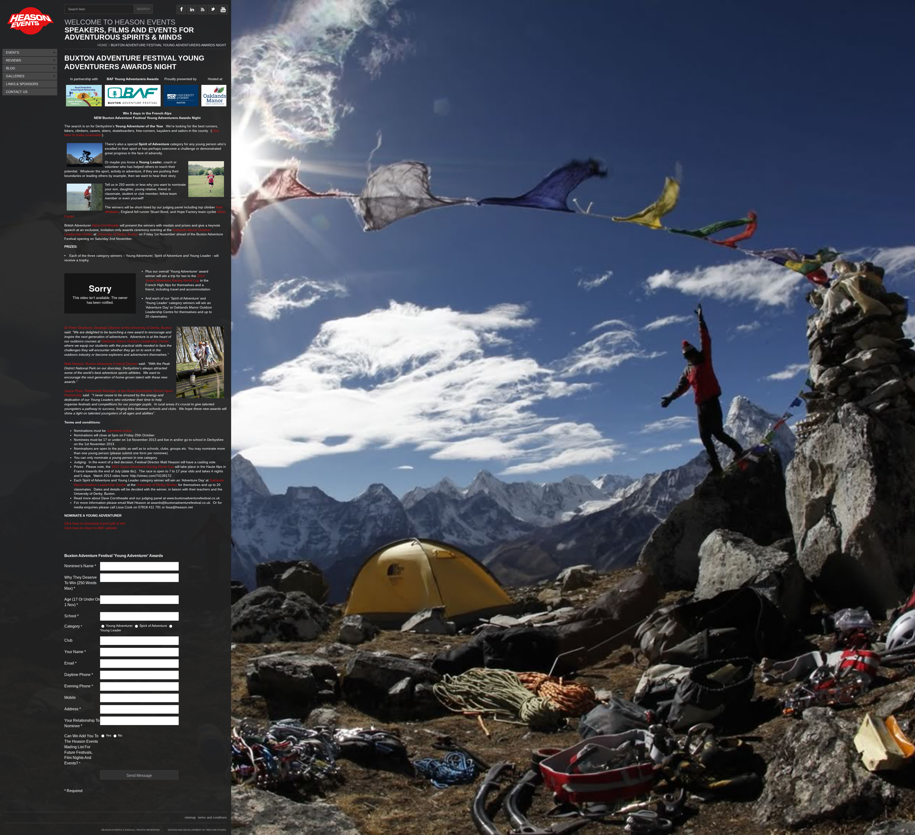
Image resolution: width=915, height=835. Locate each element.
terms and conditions (212, 817)
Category (73, 626)
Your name (75, 652)
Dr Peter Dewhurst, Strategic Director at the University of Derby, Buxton (118, 328)
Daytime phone (78, 675)
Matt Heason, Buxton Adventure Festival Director (101, 364)
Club (68, 640)
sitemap (190, 817)
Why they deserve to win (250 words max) (80, 582)
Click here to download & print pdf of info (94, 523)
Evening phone (78, 686)
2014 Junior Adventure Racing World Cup (143, 467)
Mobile (70, 698)
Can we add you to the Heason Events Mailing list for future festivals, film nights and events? (81, 749)
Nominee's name (80, 566)
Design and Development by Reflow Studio (197, 830)
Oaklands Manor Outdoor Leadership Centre (135, 341)
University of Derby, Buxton (117, 234)
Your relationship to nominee (82, 723)
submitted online (119, 431)
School (71, 616)
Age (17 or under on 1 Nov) (82, 602)
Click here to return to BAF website (90, 528)
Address (72, 709)
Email (70, 663)
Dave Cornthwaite (105, 225)
